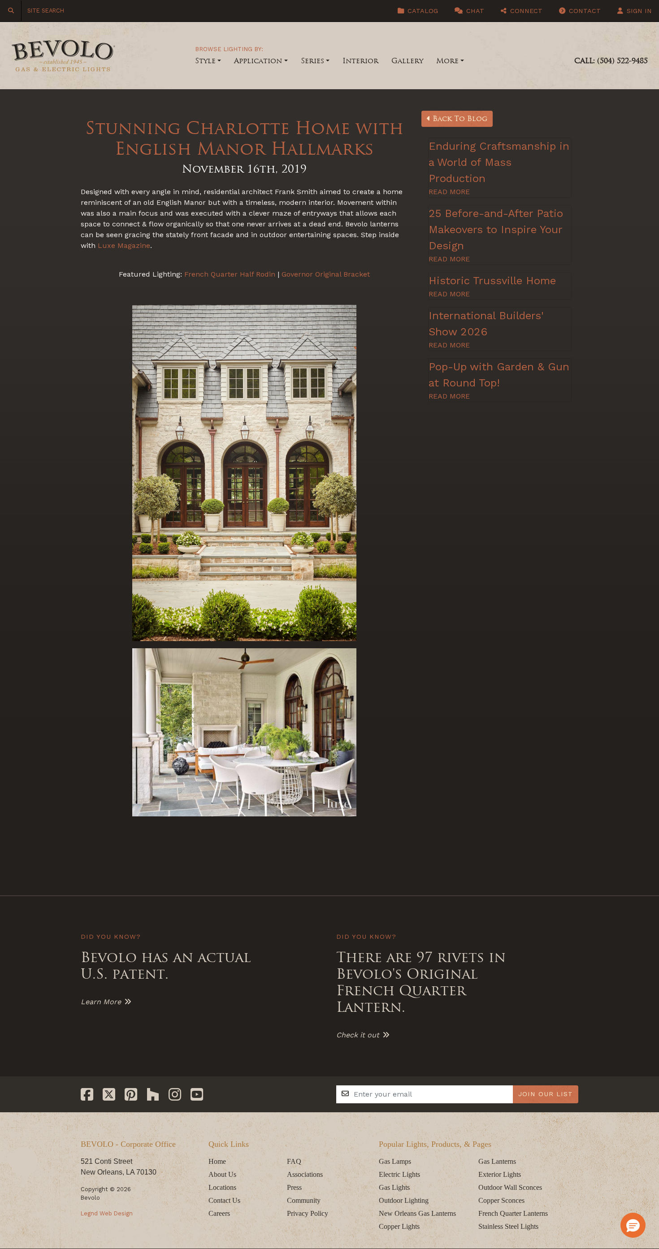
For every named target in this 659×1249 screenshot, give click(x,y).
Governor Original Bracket (326, 274)
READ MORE (449, 191)
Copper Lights (399, 1226)
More (447, 60)
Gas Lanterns (497, 1161)
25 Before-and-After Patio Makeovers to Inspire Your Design (496, 229)
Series (312, 60)
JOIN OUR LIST (545, 1093)
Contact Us (224, 1200)
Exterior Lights (499, 1174)
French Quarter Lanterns (513, 1213)
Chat (474, 10)
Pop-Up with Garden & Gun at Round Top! (499, 374)
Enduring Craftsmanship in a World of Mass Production (499, 162)
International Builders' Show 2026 (486, 323)
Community (304, 1200)
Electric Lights (399, 1174)
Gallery (407, 60)
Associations (305, 1174)
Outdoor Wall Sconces (510, 1187)
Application (258, 60)
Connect (525, 10)
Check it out (357, 1035)
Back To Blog (458, 118)
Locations (222, 1187)
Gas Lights (394, 1187)
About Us (222, 1174)
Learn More (101, 1001)
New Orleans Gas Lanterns (417, 1213)
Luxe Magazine (124, 245)
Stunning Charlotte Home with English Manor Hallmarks (244, 138)
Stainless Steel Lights (508, 1226)
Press (294, 1187)
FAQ (294, 1161)
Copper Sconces (501, 1200)
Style (205, 60)
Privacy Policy (307, 1213)
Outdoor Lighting (404, 1200)
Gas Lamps (395, 1161)
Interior (360, 60)
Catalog (421, 10)
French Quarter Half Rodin (229, 274)
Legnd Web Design (107, 1213)
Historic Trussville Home (492, 280)
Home (217, 1161)
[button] (633, 1225)
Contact (584, 10)
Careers (219, 1213)
